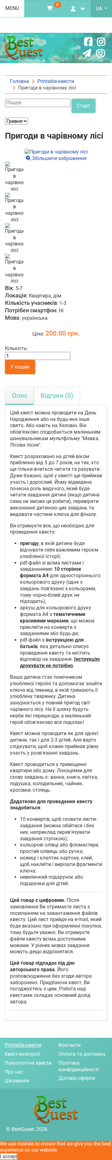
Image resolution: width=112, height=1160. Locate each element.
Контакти (69, 1045)
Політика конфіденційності (78, 1066)
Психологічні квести (28, 1063)
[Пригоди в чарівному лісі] (14, 177)
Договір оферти (76, 1078)
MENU (12, 8)
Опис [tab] (19, 395)
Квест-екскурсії (22, 1054)
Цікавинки (17, 1081)
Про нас (14, 1072)
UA (99, 8)
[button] (50, 8)
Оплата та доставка (81, 1054)
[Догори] (101, 1149)
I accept (8, 1156)
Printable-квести (23, 1045)
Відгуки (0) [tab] (56, 395)
